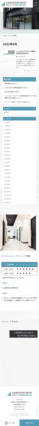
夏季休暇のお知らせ (10, 84)
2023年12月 (7, 155)
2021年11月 (7, 195)
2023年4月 (7, 166)
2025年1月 (7, 137)
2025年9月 (7, 133)
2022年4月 (7, 184)
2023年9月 (7, 159)
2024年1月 (7, 151)
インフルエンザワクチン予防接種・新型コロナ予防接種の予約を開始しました (20, 97)
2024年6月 (7, 148)
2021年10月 (7, 199)
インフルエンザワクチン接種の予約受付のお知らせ (26, 52)
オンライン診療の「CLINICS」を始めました (17, 102)
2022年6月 (7, 181)
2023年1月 (7, 170)
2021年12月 (7, 192)
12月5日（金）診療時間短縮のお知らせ (16, 88)
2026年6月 (7, 122)
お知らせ (6, 112)
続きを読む (27, 71)
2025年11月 (7, 129)
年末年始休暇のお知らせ (12, 92)
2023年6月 (7, 162)
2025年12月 (7, 126)
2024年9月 (7, 140)
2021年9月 (7, 203)
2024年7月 (7, 144)
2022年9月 (7, 177)
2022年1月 (7, 188)
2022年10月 (7, 173)
